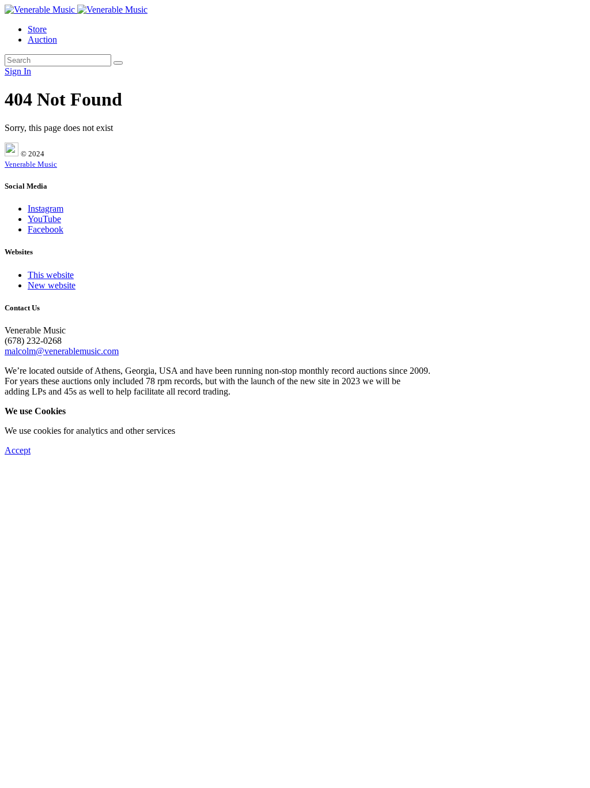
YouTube (44, 219)
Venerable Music (31, 164)
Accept (18, 450)
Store (37, 29)
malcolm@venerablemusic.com (62, 351)
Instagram (45, 208)
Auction (42, 39)
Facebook (45, 229)
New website (51, 285)
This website (51, 275)
